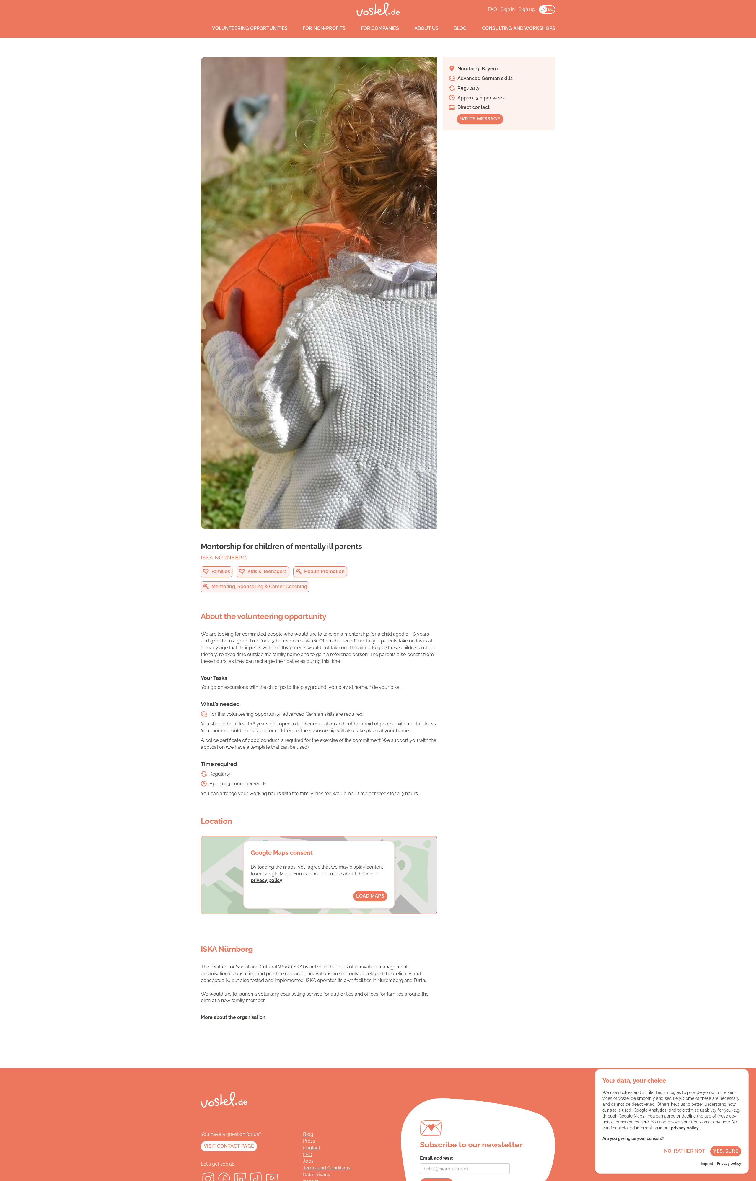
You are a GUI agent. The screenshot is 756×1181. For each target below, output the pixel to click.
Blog (460, 28)
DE (550, 9)
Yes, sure (725, 1151)
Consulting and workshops (518, 28)
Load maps (370, 896)
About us (426, 28)
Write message (480, 119)
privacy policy (266, 880)
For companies (380, 28)
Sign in (508, 9)
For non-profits (324, 28)
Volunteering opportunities (250, 28)
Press (309, 1141)
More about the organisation (233, 1017)
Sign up (527, 9)
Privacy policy (729, 1164)
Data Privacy (316, 1174)
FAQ (492, 9)
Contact (311, 1148)
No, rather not (684, 1151)
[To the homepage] (378, 9)
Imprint (707, 1164)
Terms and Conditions (326, 1168)
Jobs (308, 1161)
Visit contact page (229, 1146)
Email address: (436, 1158)
